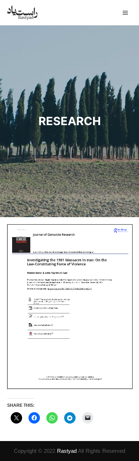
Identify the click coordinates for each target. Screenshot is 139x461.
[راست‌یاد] (22, 12)
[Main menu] (125, 12)
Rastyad (67, 451)
